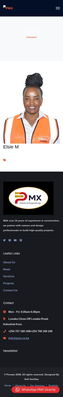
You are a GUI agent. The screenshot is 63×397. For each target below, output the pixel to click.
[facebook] (10, 240)
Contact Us (10, 290)
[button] (36, 389)
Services (8, 276)
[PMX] (8, 8)
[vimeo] (21, 240)
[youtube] (15, 240)
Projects (8, 283)
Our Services (37, 385)
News (6, 269)
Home (8, 385)
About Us (9, 262)
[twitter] (4, 240)
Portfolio (53, 385)
